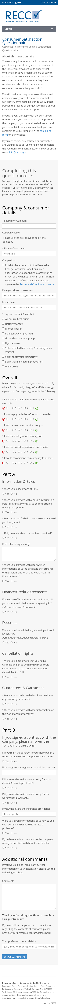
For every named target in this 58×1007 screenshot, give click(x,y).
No (15, 493)
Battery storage (14, 324)
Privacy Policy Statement (44, 986)
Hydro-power (12, 343)
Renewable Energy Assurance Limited (17, 986)
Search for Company (14, 220)
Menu (9, 29)
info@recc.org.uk (18, 152)
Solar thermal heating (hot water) (24, 361)
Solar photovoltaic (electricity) (21, 356)
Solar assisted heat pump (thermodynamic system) (28, 350)
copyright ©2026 (49, 1003)
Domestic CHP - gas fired (19, 333)
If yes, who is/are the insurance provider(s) (26, 808)
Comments (8, 881)
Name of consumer (14, 248)
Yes (7, 493)
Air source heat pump (17, 319)
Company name (11, 232)
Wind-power (12, 366)
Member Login (10, 2)
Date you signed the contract (18, 290)
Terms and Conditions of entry (37, 284)
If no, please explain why (16, 544)
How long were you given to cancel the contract (28, 767)
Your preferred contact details (19, 941)
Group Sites (47, 2)
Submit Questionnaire (14, 956)
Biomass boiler (13, 328)
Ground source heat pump (20, 338)
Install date (8, 302)
